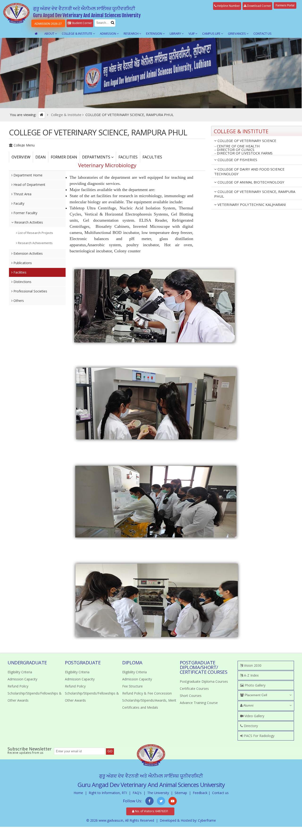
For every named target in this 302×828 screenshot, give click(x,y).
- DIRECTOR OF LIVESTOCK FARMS (243, 153)
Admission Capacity (22, 679)
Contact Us (262, 33)
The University (158, 793)
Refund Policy (18, 686)
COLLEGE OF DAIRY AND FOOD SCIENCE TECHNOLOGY (249, 171)
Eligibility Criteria (20, 672)
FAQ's (137, 793)
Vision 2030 (252, 665)
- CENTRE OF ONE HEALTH (237, 146)
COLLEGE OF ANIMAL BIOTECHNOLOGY (250, 182)
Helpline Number (228, 6)
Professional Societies (30, 291)
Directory (250, 726)
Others (18, 300)
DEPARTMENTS (96, 157)
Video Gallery (253, 716)
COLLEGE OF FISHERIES (237, 159)
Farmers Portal (285, 5)
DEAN (40, 157)
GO (110, 751)
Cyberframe (207, 820)
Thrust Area (22, 194)
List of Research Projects (35, 233)
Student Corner (81, 23)
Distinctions (22, 281)
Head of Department (29, 184)
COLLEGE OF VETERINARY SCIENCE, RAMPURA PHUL (254, 194)
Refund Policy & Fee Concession (147, 693)
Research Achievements (35, 243)
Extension (154, 33)
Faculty (18, 203)
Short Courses (190, 695)
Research (131, 33)
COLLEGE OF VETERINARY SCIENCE (246, 140)
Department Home (27, 175)
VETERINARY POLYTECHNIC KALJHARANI (251, 204)
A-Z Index (251, 675)
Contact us (220, 793)
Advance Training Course (199, 702)
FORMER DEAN (64, 157)
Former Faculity (25, 213)
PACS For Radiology (258, 735)
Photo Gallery (254, 685)
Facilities (19, 272)
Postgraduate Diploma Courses (204, 681)
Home (78, 793)
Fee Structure (132, 686)
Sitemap (181, 793)
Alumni (248, 705)
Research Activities (28, 222)
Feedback (200, 793)
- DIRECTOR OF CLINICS (234, 149)
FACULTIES (152, 157)
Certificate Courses (194, 688)
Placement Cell (255, 695)
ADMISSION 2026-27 (48, 23)
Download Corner (258, 6)
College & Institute (77, 33)
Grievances (237, 33)
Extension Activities (28, 253)
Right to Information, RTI (108, 793)
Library (176, 33)
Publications (22, 263)
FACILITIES (128, 157)
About (49, 33)
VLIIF (192, 33)
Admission (108, 33)
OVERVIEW (21, 157)
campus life (211, 33)
